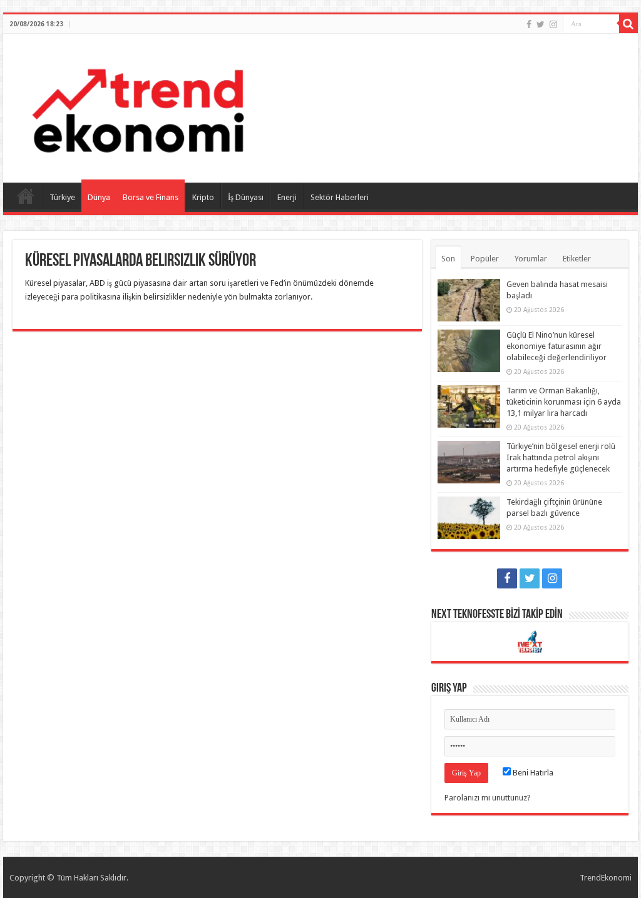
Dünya (99, 197)
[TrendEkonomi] (138, 106)
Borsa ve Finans (150, 197)
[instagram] (553, 24)
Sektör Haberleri (339, 197)
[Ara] (628, 23)
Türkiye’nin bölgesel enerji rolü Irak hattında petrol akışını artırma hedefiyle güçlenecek (560, 457)
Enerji (287, 197)
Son (448, 258)
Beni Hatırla (532, 772)
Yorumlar (531, 258)
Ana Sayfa (25, 196)
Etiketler (577, 258)
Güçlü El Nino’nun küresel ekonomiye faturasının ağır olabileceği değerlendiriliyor (556, 346)
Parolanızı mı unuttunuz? (487, 797)
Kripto (203, 197)
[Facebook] (529, 24)
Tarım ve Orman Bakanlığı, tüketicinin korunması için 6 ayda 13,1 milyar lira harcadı (563, 402)
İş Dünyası (246, 197)
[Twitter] (540, 24)
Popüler (485, 258)
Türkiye (62, 197)
